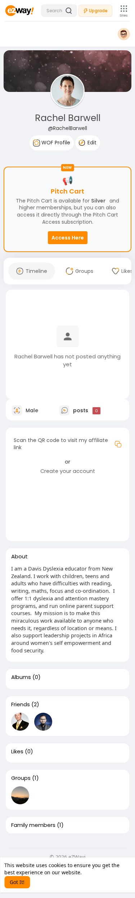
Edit (91, 142)
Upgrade (98, 11)
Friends (20, 704)
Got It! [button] (17, 882)
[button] (59, 10)
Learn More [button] (97, 872)
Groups (21, 778)
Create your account (67, 471)
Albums (21, 677)
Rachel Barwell (67, 118)
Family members (33, 825)
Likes (17, 751)
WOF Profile (55, 142)
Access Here (67, 237)
